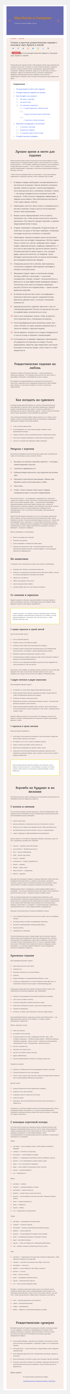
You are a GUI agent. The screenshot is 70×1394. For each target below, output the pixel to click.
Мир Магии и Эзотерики (32, 17)
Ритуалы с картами (27, 99)
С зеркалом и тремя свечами (34, 120)
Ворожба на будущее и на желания (30, 124)
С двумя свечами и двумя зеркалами (37, 114)
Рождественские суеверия (27, 136)
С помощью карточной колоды (31, 133)
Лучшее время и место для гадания (30, 89)
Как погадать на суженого (26, 96)
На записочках (25, 102)
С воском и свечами (27, 127)
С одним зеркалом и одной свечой (36, 108)
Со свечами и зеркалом (29, 105)
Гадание (16, 53)
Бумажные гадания (27, 130)
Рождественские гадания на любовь (30, 92)
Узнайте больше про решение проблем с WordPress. (39, 1381)
